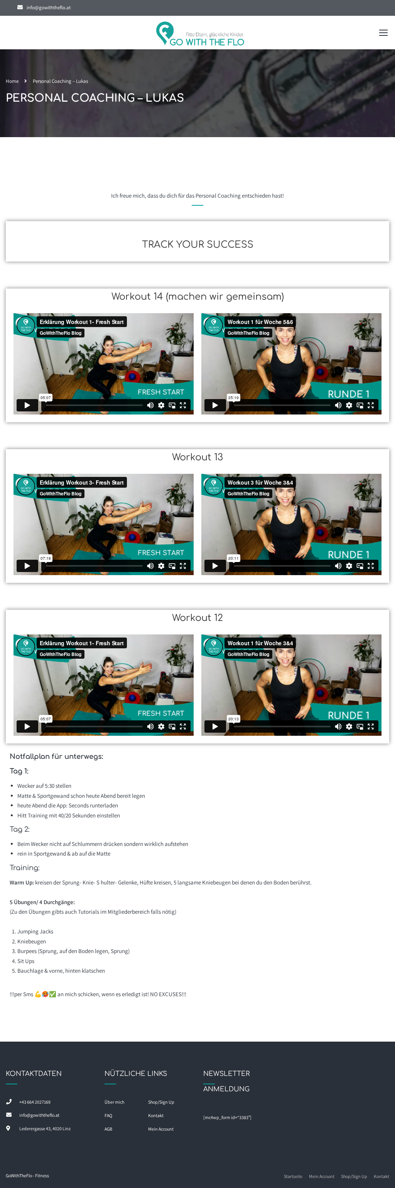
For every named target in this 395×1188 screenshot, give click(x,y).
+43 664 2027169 (35, 1102)
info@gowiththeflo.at (49, 7)
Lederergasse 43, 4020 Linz (45, 1128)
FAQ (108, 1115)
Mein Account (161, 1129)
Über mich (114, 1102)
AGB (108, 1129)
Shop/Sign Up (161, 1102)
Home (12, 81)
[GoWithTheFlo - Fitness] (200, 34)
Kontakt (156, 1115)
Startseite (293, 1176)
